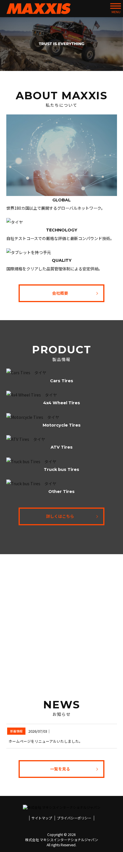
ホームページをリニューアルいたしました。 (46, 741)
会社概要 (60, 293)
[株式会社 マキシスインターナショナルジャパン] (38, 8)
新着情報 (16, 731)
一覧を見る (60, 769)
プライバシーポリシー (74, 818)
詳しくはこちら (60, 516)
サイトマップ (41, 818)
